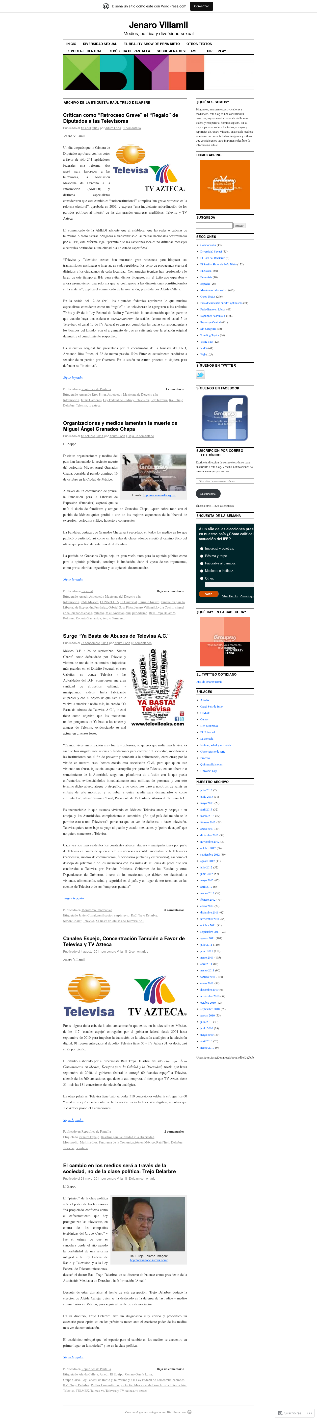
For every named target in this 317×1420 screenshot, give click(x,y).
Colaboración (208, 245)
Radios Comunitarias (105, 1385)
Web (203, 354)
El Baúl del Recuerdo (212, 258)
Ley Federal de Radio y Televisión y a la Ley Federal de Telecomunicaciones (132, 1379)
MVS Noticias (115, 612)
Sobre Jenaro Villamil (177, 51)
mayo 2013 (206, 803)
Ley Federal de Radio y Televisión (126, 400)
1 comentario (132, 128)
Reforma (68, 618)
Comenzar (201, 6)
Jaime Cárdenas (91, 400)
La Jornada (206, 738)
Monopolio (71, 1142)
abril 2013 (206, 809)
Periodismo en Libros (213, 309)
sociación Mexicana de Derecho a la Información (153, 1385)
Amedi (83, 596)
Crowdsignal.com (250, 596)
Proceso (205, 758)
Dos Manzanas (209, 726)
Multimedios (88, 1142)
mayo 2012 (206, 880)
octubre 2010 (208, 1002)
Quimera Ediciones (211, 764)
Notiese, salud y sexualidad (216, 745)
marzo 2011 (207, 970)
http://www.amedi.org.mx (159, 495)
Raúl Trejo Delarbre (162, 612)
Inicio (71, 43)
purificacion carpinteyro (113, 915)
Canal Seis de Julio (211, 706)
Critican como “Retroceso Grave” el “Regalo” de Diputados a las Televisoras (120, 117)
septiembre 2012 (210, 854)
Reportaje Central (84, 51)
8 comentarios (142, 643)
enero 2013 (206, 829)
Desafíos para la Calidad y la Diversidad (127, 1137)
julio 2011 (206, 944)
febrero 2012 (207, 899)
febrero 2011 (207, 977)
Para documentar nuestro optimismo (221, 303)
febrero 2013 (207, 822)
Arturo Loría (113, 128)
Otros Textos (199, 43)
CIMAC (205, 713)
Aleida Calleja (88, 1374)
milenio (99, 612)
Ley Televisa (159, 400)
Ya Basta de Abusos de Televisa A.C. (120, 920)
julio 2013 (206, 790)
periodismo (139, 612)
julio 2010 (206, 1022)
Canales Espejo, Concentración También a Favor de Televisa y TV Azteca (124, 941)
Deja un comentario (141, 436)
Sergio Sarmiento (114, 618)
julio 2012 (206, 867)
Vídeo (204, 348)
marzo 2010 (207, 1047)
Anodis (204, 700)
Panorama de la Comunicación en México (127, 1142)
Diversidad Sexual (100, 43)
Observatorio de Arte (212, 751)
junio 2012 (206, 874)
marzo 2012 (207, 893)
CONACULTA (109, 602)
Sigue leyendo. (74, 898)
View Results (230, 596)
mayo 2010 (206, 1035)
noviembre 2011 (209, 919)
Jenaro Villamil (158, 24)
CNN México (90, 602)
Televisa (81, 405)
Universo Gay (208, 771)
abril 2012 (206, 886)
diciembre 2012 (209, 835)
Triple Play (215, 51)
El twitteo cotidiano (216, 674)
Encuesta (205, 271)
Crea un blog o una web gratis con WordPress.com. (155, 1412)
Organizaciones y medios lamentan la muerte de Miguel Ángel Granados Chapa (120, 425)
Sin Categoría (208, 328)
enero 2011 (206, 983)
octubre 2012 (208, 848)
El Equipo (117, 1374)
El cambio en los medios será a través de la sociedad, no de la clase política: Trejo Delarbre (119, 1168)
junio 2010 (206, 1028)
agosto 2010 (207, 1015)
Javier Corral (87, 915)
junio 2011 (206, 951)
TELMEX (82, 1390)
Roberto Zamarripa (88, 618)
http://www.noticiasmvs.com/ (148, 1260)
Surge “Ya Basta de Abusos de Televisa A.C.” (116, 635)
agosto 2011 (207, 938)
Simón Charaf (72, 920)
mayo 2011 (206, 957)
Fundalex (100, 607)
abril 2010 (206, 1041)
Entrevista (206, 277)
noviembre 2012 (209, 841)
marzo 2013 (207, 816)
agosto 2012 (207, 861)
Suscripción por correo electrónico (219, 452)
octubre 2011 (208, 925)
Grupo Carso (71, 1379)
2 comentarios (138, 951)
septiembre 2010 (210, 1009)
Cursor (204, 719)
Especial (87, 591)
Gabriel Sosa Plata (120, 607)
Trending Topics (209, 335)
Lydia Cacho (164, 607)
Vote (208, 594)
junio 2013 (206, 796)
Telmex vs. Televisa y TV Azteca (112, 1390)
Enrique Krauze (148, 602)
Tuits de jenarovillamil (209, 682)
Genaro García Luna (138, 1374)
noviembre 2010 (209, 996)
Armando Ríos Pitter (92, 394)
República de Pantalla (129, 51)
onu (128, 612)
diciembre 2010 (209, 989)
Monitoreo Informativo (96, 910)
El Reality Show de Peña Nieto (152, 43)
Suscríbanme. (208, 494)
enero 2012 (206, 906)
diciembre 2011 (209, 912)
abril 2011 (206, 964)
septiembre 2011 (210, 932)
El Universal (128, 602)
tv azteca (95, 405)
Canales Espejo (89, 1137)
